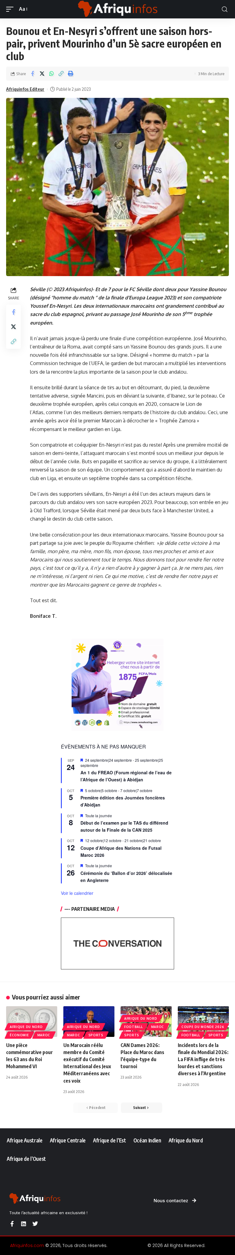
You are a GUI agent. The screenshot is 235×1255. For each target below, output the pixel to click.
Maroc (43, 1035)
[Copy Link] (61, 74)
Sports (95, 1035)
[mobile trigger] (11, 9)
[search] (224, 9)
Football (133, 1027)
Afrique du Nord (26, 1027)
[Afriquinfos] (117, 9)
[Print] (70, 74)
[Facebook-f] (12, 1223)
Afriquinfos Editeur (25, 89)
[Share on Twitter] (42, 74)
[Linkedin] (23, 1223)
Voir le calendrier (77, 893)
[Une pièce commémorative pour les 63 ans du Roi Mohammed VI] (31, 1021)
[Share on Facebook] (32, 74)
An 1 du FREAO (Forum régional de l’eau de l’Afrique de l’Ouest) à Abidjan (126, 776)
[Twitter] (35, 1223)
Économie (19, 1035)
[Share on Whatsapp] (51, 74)
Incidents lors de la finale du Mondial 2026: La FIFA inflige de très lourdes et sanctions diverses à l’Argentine (203, 1059)
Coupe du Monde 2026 (202, 1027)
